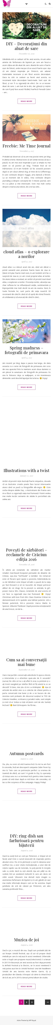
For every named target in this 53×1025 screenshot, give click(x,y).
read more (26, 101)
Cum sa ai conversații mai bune (26, 662)
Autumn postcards (26, 753)
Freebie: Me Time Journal (26, 145)
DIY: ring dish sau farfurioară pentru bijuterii (26, 840)
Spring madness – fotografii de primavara (26, 350)
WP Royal (32, 1020)
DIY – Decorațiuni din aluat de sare (26, 46)
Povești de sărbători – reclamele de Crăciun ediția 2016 (26, 554)
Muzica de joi (26, 939)
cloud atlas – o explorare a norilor (26, 254)
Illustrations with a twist (26, 470)
